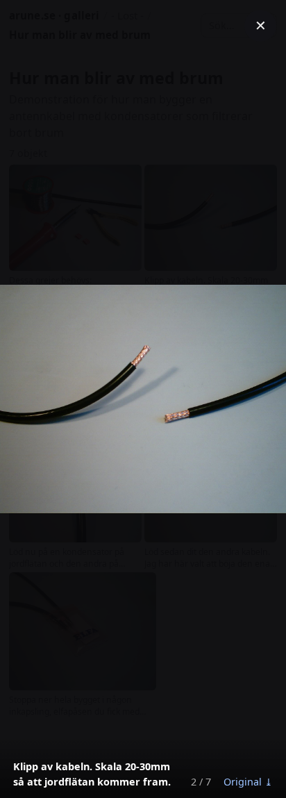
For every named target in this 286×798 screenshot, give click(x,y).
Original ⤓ (248, 781)
